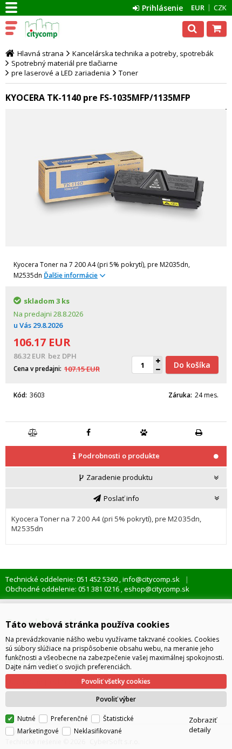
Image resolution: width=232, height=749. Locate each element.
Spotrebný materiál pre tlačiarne (64, 63)
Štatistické (118, 718)
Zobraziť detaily (203, 724)
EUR (197, 7)
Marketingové (38, 731)
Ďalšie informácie (71, 275)
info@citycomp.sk (150, 579)
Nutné (26, 718)
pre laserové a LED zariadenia (60, 73)
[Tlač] (199, 432)
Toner (128, 73)
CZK (220, 7)
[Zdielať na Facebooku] (88, 432)
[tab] (116, 457)
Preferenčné (69, 718)
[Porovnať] (33, 432)
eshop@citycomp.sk (155, 589)
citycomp (55, 28)
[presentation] (116, 456)
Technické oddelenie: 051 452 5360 (62, 579)
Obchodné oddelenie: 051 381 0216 (63, 589)
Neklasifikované (98, 731)
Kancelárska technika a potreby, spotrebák (143, 53)
